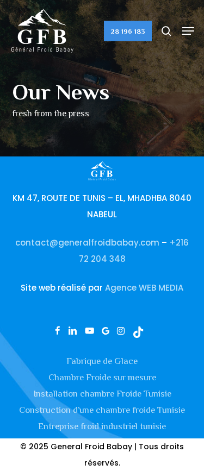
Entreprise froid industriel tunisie (102, 426)
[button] (188, 31)
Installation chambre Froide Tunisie (102, 393)
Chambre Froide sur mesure (102, 377)
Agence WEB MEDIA (144, 287)
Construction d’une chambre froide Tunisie (102, 410)
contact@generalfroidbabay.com (87, 242)
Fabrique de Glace (102, 361)
